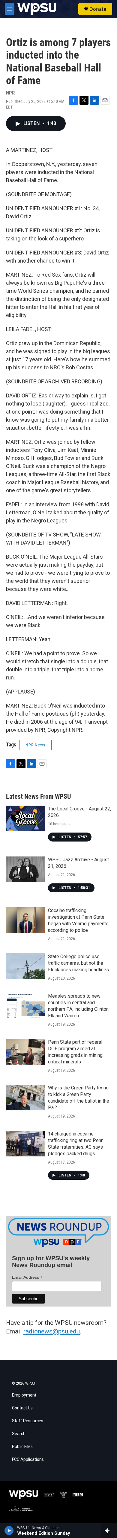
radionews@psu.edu (51, 1331)
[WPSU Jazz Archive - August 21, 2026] (25, 869)
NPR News (35, 745)
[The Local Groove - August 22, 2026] (25, 818)
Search (19, 1434)
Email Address (27, 1277)
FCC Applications (28, 1459)
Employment (24, 1395)
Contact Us (22, 1408)
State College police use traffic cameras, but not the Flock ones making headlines (78, 963)
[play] (9, 1531)
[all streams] (109, 1530)
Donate (97, 9)
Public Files (22, 1446)
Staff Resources (27, 1421)
